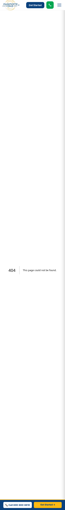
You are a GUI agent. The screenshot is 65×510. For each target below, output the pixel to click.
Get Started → (47, 504)
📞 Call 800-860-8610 (17, 505)
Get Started (35, 5)
